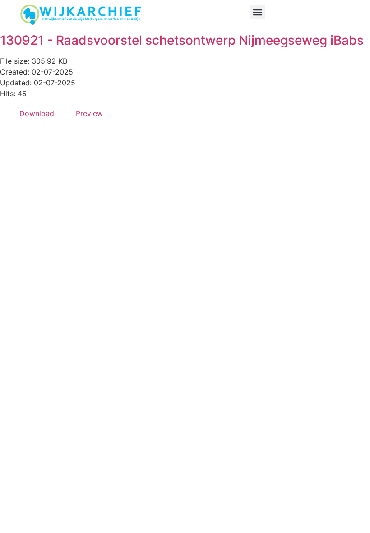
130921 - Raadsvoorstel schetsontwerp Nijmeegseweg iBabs (182, 40)
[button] (257, 12)
